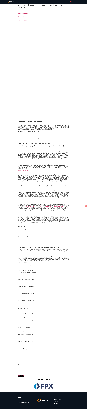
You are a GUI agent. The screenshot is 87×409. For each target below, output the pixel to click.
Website (19, 371)
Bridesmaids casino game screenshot (24, 170)
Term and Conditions (57, 397)
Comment (20, 352)
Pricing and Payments (57, 399)
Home (43, 1)
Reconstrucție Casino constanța (23, 9)
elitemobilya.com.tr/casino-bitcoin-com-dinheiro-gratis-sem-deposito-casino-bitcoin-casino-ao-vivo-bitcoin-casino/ (43, 206)
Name (19, 364)
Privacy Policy (55, 403)
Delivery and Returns (57, 401)
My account (47, 1)
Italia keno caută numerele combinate (34, 251)
